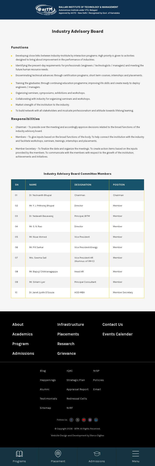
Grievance (66, 353)
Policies (98, 380)
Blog (43, 370)
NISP (96, 370)
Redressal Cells (77, 398)
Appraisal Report (77, 389)
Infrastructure (70, 324)
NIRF (70, 408)
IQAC (70, 370)
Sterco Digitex (97, 435)
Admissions (23, 353)
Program (20, 343)
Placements (68, 334)
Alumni (44, 389)
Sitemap (45, 408)
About (17, 324)
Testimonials (48, 398)
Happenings (48, 380)
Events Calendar (117, 334)
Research (65, 343)
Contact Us (112, 324)
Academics (22, 334)
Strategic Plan (76, 380)
